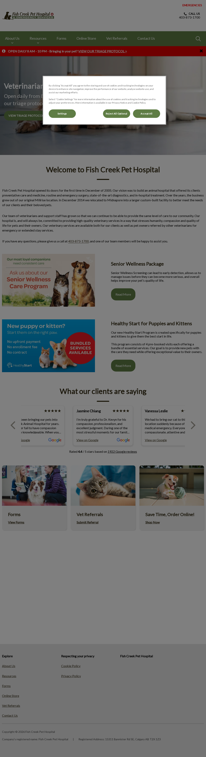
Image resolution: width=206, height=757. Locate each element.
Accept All (146, 113)
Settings (62, 113)
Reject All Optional (116, 113)
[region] (104, 100)
